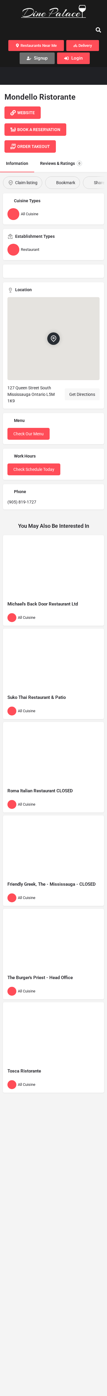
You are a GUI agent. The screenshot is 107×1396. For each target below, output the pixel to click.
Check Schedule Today (33, 469)
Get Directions (82, 394)
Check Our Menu (28, 433)
